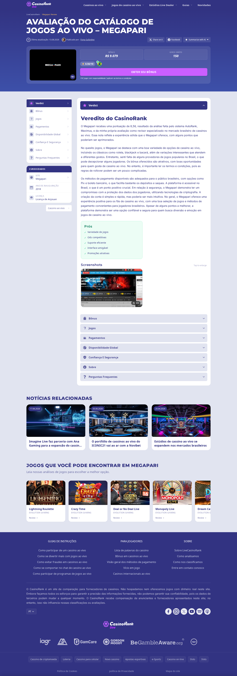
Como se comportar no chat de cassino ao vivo (62, 568)
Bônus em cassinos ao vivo (131, 556)
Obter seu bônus (143, 72)
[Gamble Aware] (157, 642)
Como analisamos (188, 556)
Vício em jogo (131, 568)
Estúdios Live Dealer (161, 5)
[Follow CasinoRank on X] (184, 611)
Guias (185, 5)
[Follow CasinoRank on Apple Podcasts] (207, 611)
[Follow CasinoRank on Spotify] (199, 611)
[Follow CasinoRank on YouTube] (192, 611)
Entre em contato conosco (188, 568)
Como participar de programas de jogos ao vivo (62, 573)
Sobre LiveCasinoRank (187, 550)
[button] (143, 105)
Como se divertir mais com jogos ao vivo (62, 556)
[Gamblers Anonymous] (62, 642)
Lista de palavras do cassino (131, 550)
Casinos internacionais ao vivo (131, 573)
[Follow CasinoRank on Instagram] (176, 611)
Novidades (204, 5)
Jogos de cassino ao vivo (126, 5)
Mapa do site (173, 671)
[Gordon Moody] (113, 642)
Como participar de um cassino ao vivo (62, 550)
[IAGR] (45, 642)
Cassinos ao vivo (93, 5)
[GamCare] (85, 642)
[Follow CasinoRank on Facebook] (168, 611)
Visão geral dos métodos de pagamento (131, 562)
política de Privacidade (121, 671)
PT (30, 611)
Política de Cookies (67, 671)
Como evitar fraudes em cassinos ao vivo (62, 562)
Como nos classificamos (188, 562)
